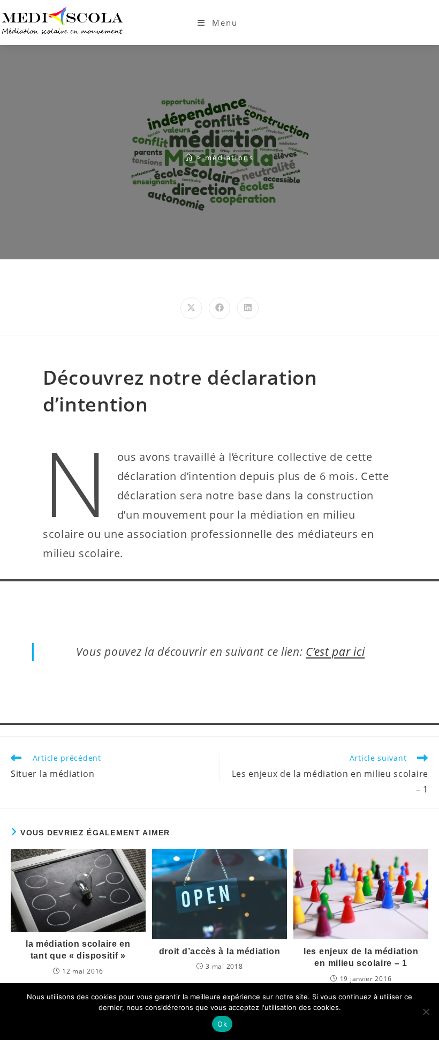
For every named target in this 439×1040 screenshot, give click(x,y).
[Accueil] (189, 157)
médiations (229, 157)
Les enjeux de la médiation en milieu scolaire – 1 (361, 957)
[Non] (425, 1011)
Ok (222, 1024)
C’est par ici (335, 651)
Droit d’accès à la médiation (220, 951)
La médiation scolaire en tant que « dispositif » (78, 949)
